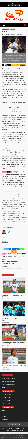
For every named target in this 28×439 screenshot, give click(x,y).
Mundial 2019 (21, 256)
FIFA (3, 241)
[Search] (22, 25)
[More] (14, 251)
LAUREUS (4, 416)
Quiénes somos (6, 387)
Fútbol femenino (5, 29)
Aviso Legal (7, 435)
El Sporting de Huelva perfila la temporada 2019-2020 (11, 261)
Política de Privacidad (17, 435)
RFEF (3, 413)
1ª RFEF (4, 338)
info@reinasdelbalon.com (8, 384)
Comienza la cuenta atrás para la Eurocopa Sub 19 (11, 268)
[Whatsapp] (21, 249)
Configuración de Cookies (19, 437)
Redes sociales (25, 25)
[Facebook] (11, 249)
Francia (15, 256)
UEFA (3, 410)
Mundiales (12, 29)
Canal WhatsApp (6, 394)
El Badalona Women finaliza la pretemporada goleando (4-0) (14, 332)
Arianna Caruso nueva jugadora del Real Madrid (14, 285)
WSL (15, 315)
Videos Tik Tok (6, 403)
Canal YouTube (6, 400)
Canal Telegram (6, 397)
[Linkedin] (16, 249)
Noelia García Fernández (10, 34)
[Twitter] (6, 249)
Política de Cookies (6, 437)
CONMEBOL (5, 419)
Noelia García (9, 227)
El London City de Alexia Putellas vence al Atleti (14, 309)
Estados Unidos (9, 256)
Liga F (12, 291)
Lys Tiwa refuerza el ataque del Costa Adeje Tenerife (14, 356)
